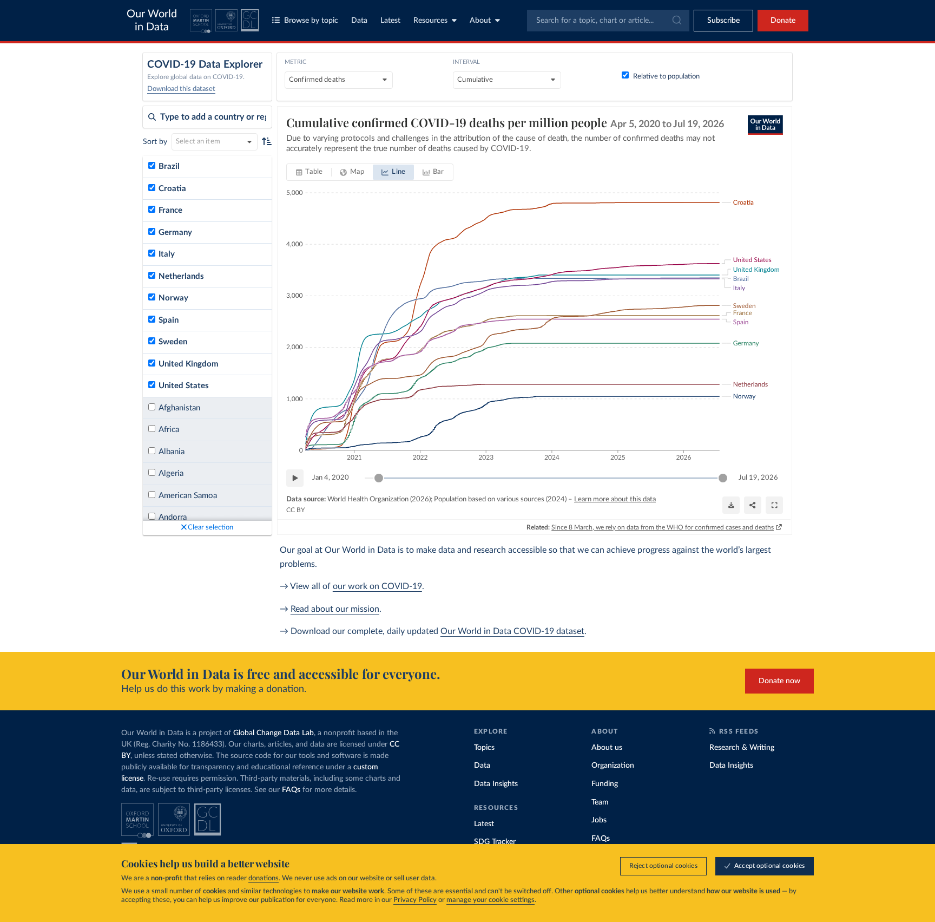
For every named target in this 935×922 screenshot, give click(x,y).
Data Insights (496, 784)
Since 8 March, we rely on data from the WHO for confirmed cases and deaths (662, 527)
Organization (612, 765)
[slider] (378, 478)
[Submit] (676, 20)
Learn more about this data (615, 499)
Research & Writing (741, 747)
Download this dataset (181, 89)
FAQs (291, 790)
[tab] (309, 172)
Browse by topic (311, 20)
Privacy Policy (415, 900)
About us (606, 747)
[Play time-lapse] (295, 478)
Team (600, 802)
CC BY (295, 510)
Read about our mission (335, 609)
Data (359, 20)
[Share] (752, 505)
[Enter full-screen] (774, 505)
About (480, 20)
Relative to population (666, 76)
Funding (604, 784)
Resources (430, 20)
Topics (484, 747)
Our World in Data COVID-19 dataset (512, 631)
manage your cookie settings (490, 900)
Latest (390, 20)
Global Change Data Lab (273, 733)
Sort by (155, 142)
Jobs (599, 820)
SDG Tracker (495, 842)
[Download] (731, 505)
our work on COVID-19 (377, 586)
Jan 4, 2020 (330, 477)
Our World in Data (152, 20)
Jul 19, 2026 (758, 477)
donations (263, 878)
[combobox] (608, 20)
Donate (783, 20)
